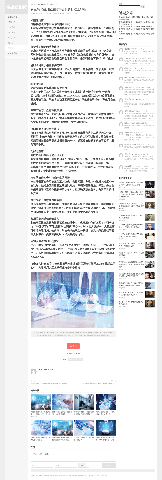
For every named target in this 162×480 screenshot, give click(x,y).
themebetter (55, 475)
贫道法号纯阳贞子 (139, 90)
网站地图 (104, 475)
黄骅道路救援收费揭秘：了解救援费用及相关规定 (62, 438)
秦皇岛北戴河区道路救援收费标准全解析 (58, 9)
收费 (70, 360)
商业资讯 (11, 48)
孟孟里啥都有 (139, 114)
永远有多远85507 (139, 80)
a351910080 (48, 369)
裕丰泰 (139, 136)
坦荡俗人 (139, 70)
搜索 (120, 3)
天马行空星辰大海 (139, 146)
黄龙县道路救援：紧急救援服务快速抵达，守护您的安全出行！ (41, 414)
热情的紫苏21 (139, 168)
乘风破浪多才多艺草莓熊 (139, 102)
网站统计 (122, 38)
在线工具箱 (12, 53)
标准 (80, 360)
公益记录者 (12, 16)
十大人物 (11, 27)
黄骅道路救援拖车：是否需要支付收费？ (84, 438)
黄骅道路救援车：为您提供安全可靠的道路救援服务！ (84, 412)
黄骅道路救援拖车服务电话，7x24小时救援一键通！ (106, 438)
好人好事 (11, 37)
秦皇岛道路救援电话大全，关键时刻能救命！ (99, 383)
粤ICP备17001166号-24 (92, 475)
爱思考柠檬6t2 (139, 157)
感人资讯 (11, 43)
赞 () (74, 346)
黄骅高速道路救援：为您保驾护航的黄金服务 (62, 412)
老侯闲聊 (139, 51)
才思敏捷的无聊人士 (139, 60)
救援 (75, 360)
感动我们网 (16, 7)
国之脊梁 (11, 32)
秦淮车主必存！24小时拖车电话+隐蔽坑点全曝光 (49, 383)
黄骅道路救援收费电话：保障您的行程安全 (41, 438)
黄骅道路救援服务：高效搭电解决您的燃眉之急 (106, 412)
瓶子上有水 (139, 125)
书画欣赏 (11, 22)
